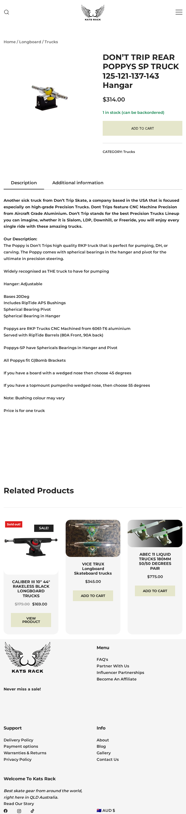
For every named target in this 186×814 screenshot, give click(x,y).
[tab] (24, 183)
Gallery (104, 753)
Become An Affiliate (117, 679)
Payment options (21, 746)
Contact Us (108, 759)
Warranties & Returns (25, 753)
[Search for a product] (7, 12)
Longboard (30, 42)
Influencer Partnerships (120, 672)
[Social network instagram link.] (19, 810)
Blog (101, 746)
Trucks (51, 42)
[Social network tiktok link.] (33, 810)
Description (24, 182)
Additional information (77, 182)
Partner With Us (113, 666)
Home (10, 42)
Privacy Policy (17, 759)
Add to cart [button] (93, 596)
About (103, 740)
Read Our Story (19, 803)
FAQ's (102, 659)
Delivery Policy (18, 740)
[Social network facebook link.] (6, 810)
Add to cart (142, 128)
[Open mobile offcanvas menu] (179, 12)
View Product (31, 620)
